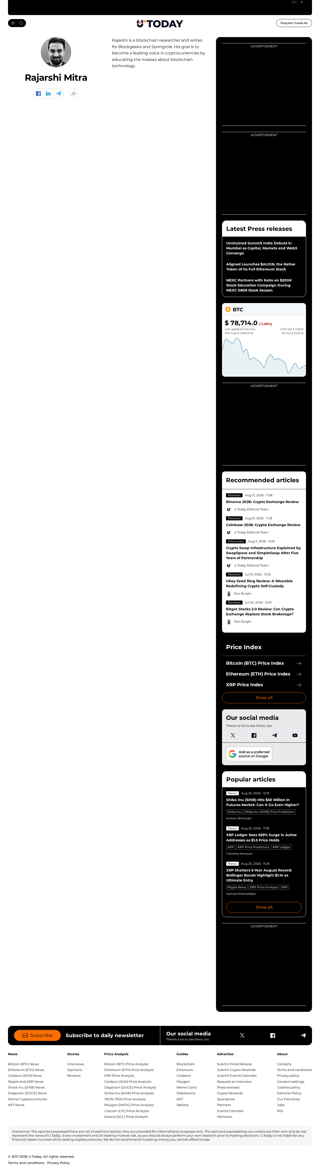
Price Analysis (116, 1054)
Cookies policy (288, 1087)
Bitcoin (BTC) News (23, 1064)
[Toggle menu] (17, 23)
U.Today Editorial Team (251, 509)
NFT (179, 1099)
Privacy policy (288, 1075)
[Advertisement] (259, 169)
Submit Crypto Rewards (236, 1070)
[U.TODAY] (160, 23)
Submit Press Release (234, 1064)
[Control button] (74, 93)
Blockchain (185, 1064)
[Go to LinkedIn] (48, 93)
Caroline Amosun (239, 853)
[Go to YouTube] (295, 735)
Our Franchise (288, 1099)
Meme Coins (186, 1087)
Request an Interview (234, 1082)
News (232, 793)
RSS (280, 1111)
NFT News (16, 1105)
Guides (182, 1054)
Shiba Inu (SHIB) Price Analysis (129, 1093)
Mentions (224, 1117)
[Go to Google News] (249, 754)
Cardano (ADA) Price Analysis (127, 1082)
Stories (73, 1054)
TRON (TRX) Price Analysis (125, 1099)
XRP (231, 847)
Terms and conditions (294, 1070)
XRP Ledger (281, 847)
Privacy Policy (58, 1163)
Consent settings (290, 1082)
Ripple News (237, 887)
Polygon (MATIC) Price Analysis (129, 1105)
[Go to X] (233, 735)
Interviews (236, 541)
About (282, 1054)
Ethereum (184, 1070)
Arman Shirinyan (239, 818)
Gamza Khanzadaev (241, 894)
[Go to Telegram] (58, 93)
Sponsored (225, 1099)
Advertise (225, 1054)
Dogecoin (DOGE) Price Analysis (130, 1087)
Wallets (182, 1105)
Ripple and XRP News (25, 1082)
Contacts (284, 1064)
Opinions (74, 1070)
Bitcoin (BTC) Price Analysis (126, 1064)
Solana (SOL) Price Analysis (126, 1117)
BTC (238, 310)
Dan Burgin (242, 593)
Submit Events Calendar (237, 1075)
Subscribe (41, 1035)
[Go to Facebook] (38, 93)
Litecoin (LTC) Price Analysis (126, 1111)
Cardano (183, 1075)
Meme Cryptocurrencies (27, 1099)
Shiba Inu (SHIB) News (26, 1087)
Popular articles (251, 779)
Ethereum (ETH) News (26, 1070)
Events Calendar (230, 1111)
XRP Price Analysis (264, 887)
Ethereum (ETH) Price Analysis (129, 1070)
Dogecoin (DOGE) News (27, 1093)
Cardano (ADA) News (25, 1075)
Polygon (183, 1082)
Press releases (228, 1087)
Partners (224, 1105)
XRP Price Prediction (253, 847)
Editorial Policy (289, 1093)
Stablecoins (186, 1093)
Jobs (280, 1105)
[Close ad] (302, 2)
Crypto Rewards (229, 1093)
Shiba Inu (235, 812)
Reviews (234, 495)
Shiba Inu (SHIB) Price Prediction (269, 812)
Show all (264, 697)
